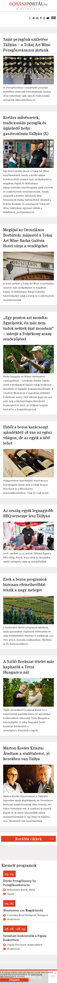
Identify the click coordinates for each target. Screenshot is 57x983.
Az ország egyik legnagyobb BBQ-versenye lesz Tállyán (28, 513)
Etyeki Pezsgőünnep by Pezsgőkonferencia (19, 883)
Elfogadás (14, 980)
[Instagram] (44, 18)
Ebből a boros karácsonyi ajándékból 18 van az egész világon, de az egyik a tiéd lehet (27, 435)
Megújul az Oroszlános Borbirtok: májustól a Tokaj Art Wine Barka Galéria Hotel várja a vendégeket (27, 238)
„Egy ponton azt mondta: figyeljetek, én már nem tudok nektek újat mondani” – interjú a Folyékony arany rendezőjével (28, 328)
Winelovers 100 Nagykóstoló (23, 910)
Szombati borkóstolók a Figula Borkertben (25, 938)
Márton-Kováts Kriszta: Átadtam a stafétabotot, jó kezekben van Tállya (26, 753)
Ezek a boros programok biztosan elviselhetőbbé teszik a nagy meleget (25, 585)
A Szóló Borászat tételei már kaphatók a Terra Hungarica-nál (28, 667)
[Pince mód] (30, 18)
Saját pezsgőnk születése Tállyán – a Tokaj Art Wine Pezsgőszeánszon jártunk (27, 45)
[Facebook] (40, 18)
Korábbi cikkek (28, 839)
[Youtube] (48, 18)
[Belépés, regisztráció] (33, 18)
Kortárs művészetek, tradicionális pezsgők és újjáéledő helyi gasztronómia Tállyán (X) (25, 125)
